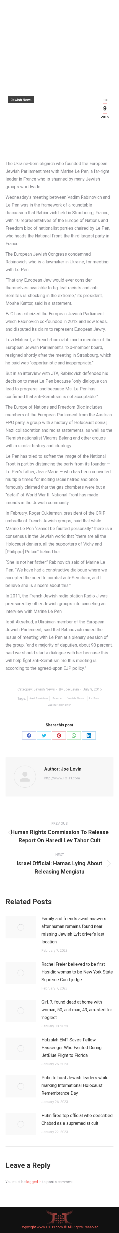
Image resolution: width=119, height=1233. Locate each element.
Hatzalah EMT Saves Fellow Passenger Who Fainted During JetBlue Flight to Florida (72, 1047)
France (57, 698)
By (69, 689)
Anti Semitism (38, 698)
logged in (34, 1182)
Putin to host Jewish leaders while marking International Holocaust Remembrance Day (75, 1085)
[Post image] (21, 927)
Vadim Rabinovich (60, 704)
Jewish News (21, 100)
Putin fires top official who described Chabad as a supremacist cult (77, 1119)
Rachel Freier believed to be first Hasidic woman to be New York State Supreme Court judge (77, 972)
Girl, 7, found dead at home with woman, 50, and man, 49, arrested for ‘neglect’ (77, 1009)
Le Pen (94, 698)
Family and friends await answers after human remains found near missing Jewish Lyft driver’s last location (74, 930)
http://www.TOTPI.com (62, 778)
